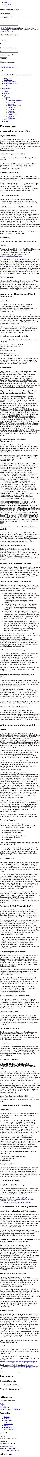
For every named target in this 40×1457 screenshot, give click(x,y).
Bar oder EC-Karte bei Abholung (10, 1409)
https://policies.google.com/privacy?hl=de (18, 1202)
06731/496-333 (10, 1447)
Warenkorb (7, 4)
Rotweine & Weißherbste (15, 100)
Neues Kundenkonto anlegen (9, 67)
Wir (5, 95)
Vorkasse (3, 1406)
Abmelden (7, 85)
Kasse (6, 6)
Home (6, 92)
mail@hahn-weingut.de (12, 1450)
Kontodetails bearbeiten (11, 83)
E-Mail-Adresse (5, 17)
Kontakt (6, 121)
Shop (5, 99)
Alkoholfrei (11, 116)
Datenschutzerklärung (6, 31)
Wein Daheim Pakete (14, 106)
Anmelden (3, 40)
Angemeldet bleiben (8, 62)
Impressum (7, 1418)
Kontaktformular (9, 1427)
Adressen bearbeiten (10, 81)
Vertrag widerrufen (9, 1429)
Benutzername (5, 13)
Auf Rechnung (4, 1407)
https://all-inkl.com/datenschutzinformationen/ (14, 255)
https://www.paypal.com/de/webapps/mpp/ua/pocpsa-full (20, 1362)
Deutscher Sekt (12, 114)
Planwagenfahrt (8, 120)
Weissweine (11, 102)
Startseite (6, 1417)
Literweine (11, 104)
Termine (6, 1385)
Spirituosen (11, 118)
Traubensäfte (12, 109)
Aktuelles (7, 97)
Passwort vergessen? (6, 55)
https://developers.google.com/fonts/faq (15, 1199)
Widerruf (6, 1425)
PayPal (2, 1404)
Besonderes (11, 113)
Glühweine (11, 107)
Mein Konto (7, 2)
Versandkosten (8, 1424)
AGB (5, 1422)
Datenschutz (7, 1420)
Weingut (6, 93)
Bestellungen (8, 80)
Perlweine (11, 111)
